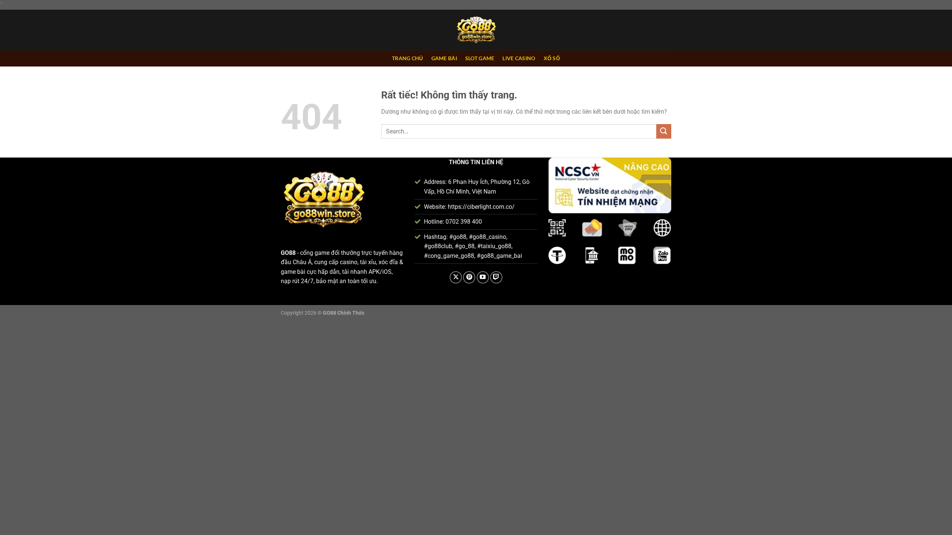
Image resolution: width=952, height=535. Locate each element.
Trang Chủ (407, 58)
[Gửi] (663, 131)
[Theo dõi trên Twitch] (496, 277)
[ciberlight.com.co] (476, 30)
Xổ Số (552, 58)
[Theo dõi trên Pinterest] (469, 277)
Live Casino (518, 58)
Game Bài (444, 58)
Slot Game (480, 58)
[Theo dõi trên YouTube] (483, 277)
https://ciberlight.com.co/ (481, 206)
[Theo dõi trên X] (456, 277)
